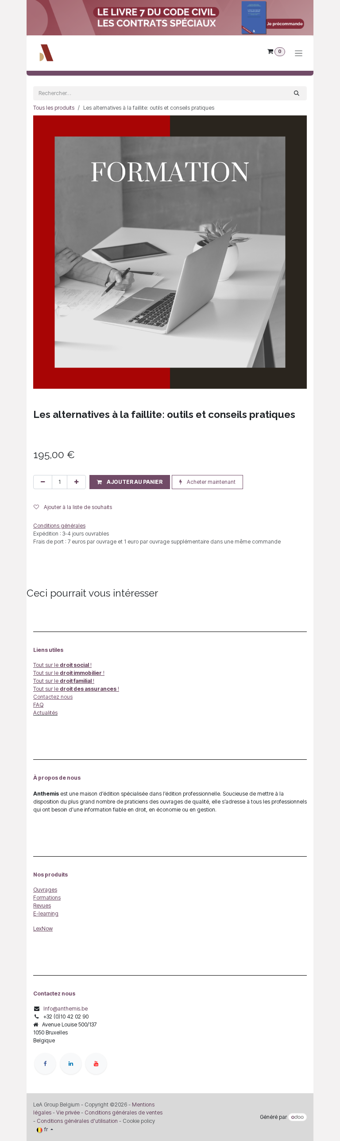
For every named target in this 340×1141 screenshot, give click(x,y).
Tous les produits (53, 107)
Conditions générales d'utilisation (77, 1121)
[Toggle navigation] (298, 53)
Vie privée (68, 1112)
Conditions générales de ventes (122, 1112)
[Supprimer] (42, 482)
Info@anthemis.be (65, 1008)
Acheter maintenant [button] (210, 482)
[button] (129, 482)
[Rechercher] (296, 93)
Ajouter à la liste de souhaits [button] (77, 507)
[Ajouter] (76, 482)
